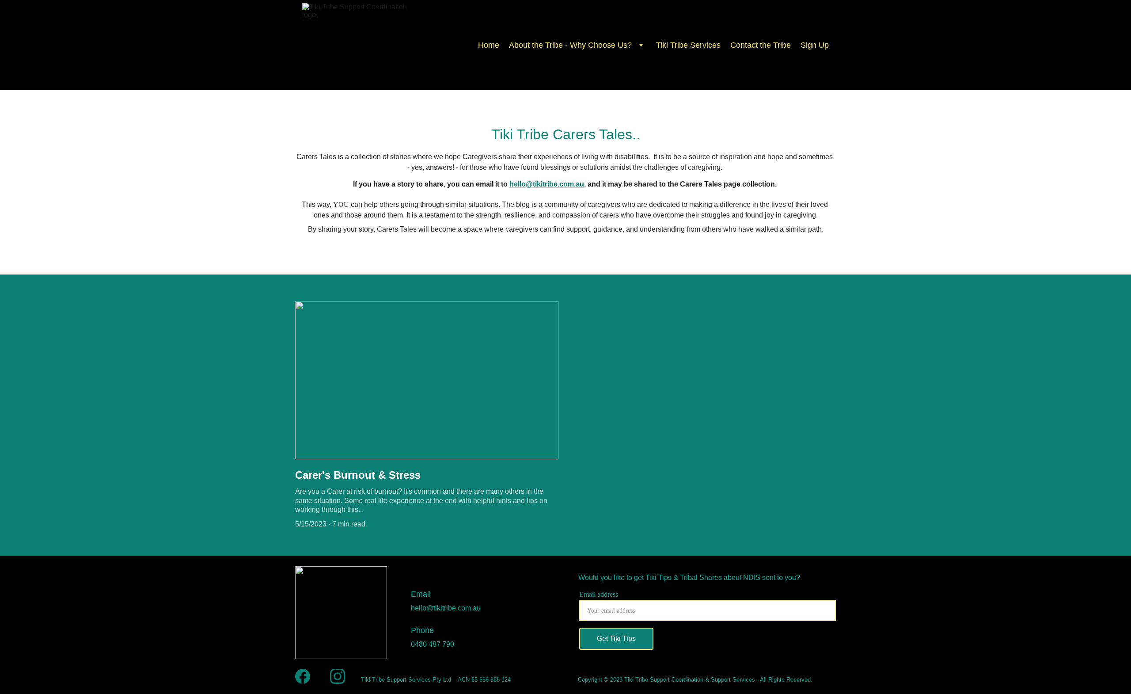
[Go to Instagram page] (337, 676)
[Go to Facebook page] (302, 676)
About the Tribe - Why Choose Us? (570, 45)
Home (488, 45)
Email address (598, 594)
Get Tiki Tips (616, 638)
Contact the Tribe (760, 45)
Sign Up (815, 45)
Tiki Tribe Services (688, 45)
